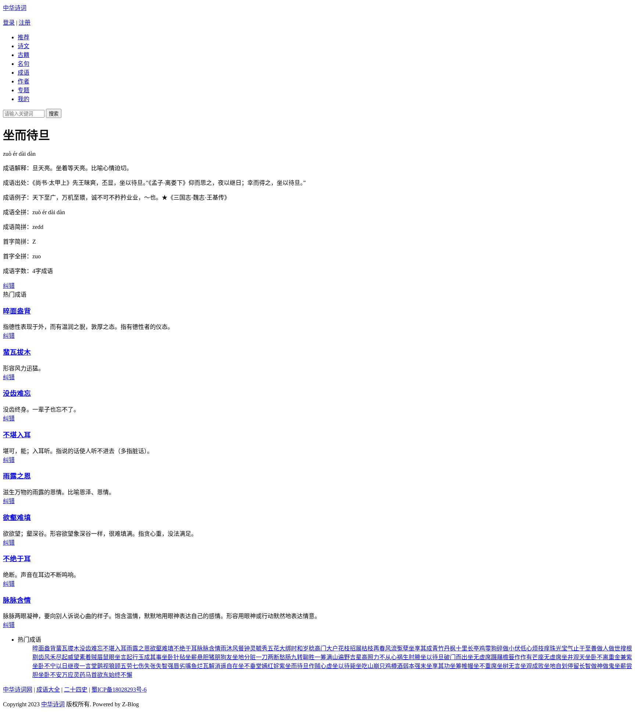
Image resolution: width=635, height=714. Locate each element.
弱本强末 (414, 666)
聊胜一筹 (314, 657)
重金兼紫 (620, 657)
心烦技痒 (538, 648)
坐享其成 (420, 648)
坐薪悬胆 (197, 657)
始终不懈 (120, 675)
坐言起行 (126, 657)
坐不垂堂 (250, 666)
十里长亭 (467, 648)
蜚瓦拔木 (17, 352)
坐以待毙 (344, 666)
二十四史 (75, 689)
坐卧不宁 (44, 666)
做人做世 (608, 648)
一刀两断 (267, 657)
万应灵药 (73, 675)
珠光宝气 (561, 648)
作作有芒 (526, 657)
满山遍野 (338, 657)
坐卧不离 (597, 657)
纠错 (9, 286)
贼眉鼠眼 (103, 657)
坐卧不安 (50, 675)
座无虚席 (550, 657)
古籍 (23, 55)
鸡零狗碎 (491, 648)
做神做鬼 (602, 666)
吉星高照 (361, 657)
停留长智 (579, 666)
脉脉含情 (17, 600)
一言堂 (88, 666)
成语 (23, 72)
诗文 (23, 46)
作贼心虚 (320, 666)
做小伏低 (514, 648)
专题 (23, 90)
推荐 (23, 37)
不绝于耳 (17, 559)
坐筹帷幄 (461, 666)
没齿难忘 (17, 393)
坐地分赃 (244, 657)
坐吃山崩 (367, 666)
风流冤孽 (397, 648)
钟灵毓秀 (256, 648)
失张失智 (156, 666)
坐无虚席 (479, 657)
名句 (23, 64)
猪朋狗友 (220, 657)
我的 (23, 99)
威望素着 (79, 657)
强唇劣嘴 (179, 666)
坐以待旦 (432, 657)
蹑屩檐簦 (502, 657)
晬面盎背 (17, 311)
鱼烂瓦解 (203, 666)
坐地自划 (555, 666)
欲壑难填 (17, 517)
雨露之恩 (17, 476)
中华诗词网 (17, 689)
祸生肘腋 (408, 657)
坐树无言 (508, 666)
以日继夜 (67, 666)
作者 (23, 81)
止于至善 (585, 648)
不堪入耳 (17, 435)
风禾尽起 (56, 657)
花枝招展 (350, 648)
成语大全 (48, 689)
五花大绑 (279, 648)
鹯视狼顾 (109, 666)
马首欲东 (97, 675)
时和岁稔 (303, 648)
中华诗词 (14, 8)
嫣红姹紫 (273, 666)
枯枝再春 (373, 648)
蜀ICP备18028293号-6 (119, 689)
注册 (25, 22)
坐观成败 (532, 666)
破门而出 (455, 657)
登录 (9, 22)
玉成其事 (150, 657)
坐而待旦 (297, 666)
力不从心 (385, 657)
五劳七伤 (132, 666)
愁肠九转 (291, 657)
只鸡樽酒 (391, 666)
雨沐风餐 (232, 648)
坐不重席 (485, 666)
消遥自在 (226, 666)
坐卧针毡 (173, 657)
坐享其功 (438, 666)
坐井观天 (573, 657)
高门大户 (326, 648)
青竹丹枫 (444, 648)
